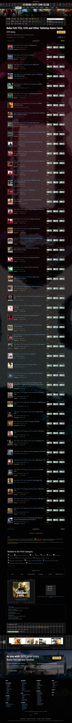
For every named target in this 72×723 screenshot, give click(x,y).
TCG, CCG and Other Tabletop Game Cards (55, 22)
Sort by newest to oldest (17, 37)
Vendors (26, 18)
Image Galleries (24, 683)
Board (28, 7)
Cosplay (8, 700)
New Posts (8, 705)
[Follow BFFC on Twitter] (34, 716)
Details (8, 699)
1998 (15, 66)
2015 (15, 87)
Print (20, 23)
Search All (50, 21)
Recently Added (11, 612)
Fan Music (23, 684)
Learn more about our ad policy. (46, 648)
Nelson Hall (39, 702)
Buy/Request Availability (13, 617)
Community (47, 7)
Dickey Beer (39, 699)
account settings (48, 542)
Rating (33, 21)
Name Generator (39, 685)
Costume (23, 7)
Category (12, 21)
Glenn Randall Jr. (40, 700)
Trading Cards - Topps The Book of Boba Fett (35, 563)
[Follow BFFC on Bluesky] (41, 716)
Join (69, 4)
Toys (23, 23)
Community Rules (23, 718)
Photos (32, 555)
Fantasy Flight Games (20, 87)
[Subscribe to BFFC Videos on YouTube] (38, 716)
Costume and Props (40, 703)
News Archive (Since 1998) (26, 694)
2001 (15, 78)
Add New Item (61, 32)
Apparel (8, 23)
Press (53, 684)
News (37, 7)
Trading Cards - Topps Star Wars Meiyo (51, 560)
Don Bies (38, 695)
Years (7, 692)
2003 (15, 482)
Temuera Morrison (40, 693)
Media (16, 23)
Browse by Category (12, 609)
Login (64, 4)
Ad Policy (21, 602)
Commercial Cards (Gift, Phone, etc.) (21, 555)
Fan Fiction (23, 688)
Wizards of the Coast (20, 346)
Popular (22, 18)
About (57, 7)
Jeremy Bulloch (39, 704)
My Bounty (14, 18)
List (40, 21)
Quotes (23, 709)
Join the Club (56, 658)
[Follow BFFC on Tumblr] (36, 716)
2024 (15, 386)
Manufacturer (24, 21)
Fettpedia (41, 7)
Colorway (17, 21)
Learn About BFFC (41, 670)
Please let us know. (45, 627)
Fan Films (23, 686)
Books (12, 23)
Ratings (8, 690)
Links (38, 686)
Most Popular (11, 615)
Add (37, 18)
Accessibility (38, 718)
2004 (15, 346)
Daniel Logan (39, 694)
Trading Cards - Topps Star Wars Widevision (17, 563)
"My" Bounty (11, 606)
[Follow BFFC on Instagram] (32, 716)
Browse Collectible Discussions (13, 631)
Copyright (28, 718)
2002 (15, 415)
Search (53, 689)
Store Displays (57, 555)
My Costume (8, 697)
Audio (23, 685)
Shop (53, 686)
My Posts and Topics (10, 704)
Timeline (29, 21)
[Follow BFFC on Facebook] (31, 716)
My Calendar (39, 692)
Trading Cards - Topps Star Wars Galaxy (16, 560)
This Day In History (25, 705)
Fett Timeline (24, 708)
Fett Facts (23, 706)
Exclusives (23, 695)
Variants (8, 698)
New (18, 18)
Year (20, 21)
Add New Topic (21, 631)
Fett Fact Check (24, 699)
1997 (15, 47)
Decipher (18, 47)
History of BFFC (55, 685)
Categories (8, 685)
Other (26, 23)
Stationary (50, 555)
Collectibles (18, 7)
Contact (54, 687)
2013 (15, 453)
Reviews (8, 691)
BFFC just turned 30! (36, 1)
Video (23, 687)
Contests (38, 683)
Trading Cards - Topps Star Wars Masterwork (34, 560)
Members (38, 684)
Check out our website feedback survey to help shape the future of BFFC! (36, 711)
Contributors (32, 18)
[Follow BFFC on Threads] (39, 716)
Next (63, 41)
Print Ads (43, 555)
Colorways (8, 686)
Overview (8, 18)
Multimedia (32, 7)
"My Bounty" (20, 539)
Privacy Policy (33, 718)
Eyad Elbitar (39, 701)
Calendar (52, 7)
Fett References (24, 707)
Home (14, 7)
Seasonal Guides (24, 700)
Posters (37, 555)
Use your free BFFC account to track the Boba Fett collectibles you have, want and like (50, 597)
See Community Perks (11, 670)
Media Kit (54, 683)
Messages (38, 687)
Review (37, 21)
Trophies (38, 688)
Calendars (11, 555)
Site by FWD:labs (48, 718)
